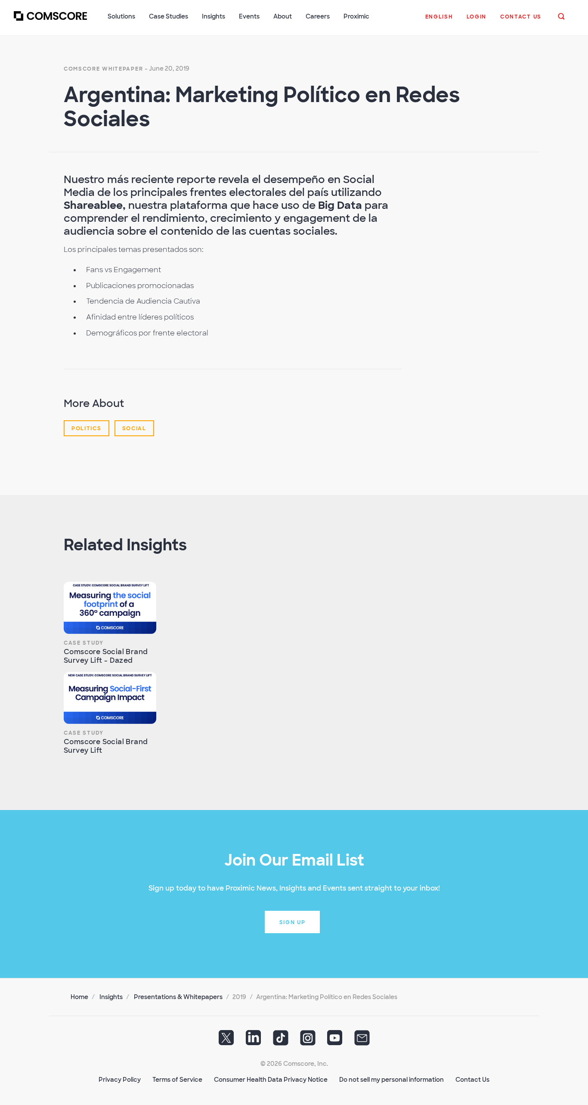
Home (79, 997)
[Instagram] (308, 1040)
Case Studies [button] (168, 16)
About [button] (282, 16)
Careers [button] (318, 16)
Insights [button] (213, 16)
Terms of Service (177, 1079)
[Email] (362, 1040)
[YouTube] (335, 1040)
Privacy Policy (120, 1079)
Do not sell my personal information (391, 1079)
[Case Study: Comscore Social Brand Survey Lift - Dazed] (110, 608)
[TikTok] (280, 1040)
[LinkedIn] (253, 1040)
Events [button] (249, 16)
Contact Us (472, 1079)
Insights (111, 997)
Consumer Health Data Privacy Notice (271, 1079)
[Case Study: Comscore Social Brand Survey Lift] (110, 698)
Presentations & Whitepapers (178, 997)
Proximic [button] (356, 16)
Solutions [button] (121, 16)
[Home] (50, 21)
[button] (439, 21)
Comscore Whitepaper (103, 68)
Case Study (84, 642)
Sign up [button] (292, 922)
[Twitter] (226, 1040)
